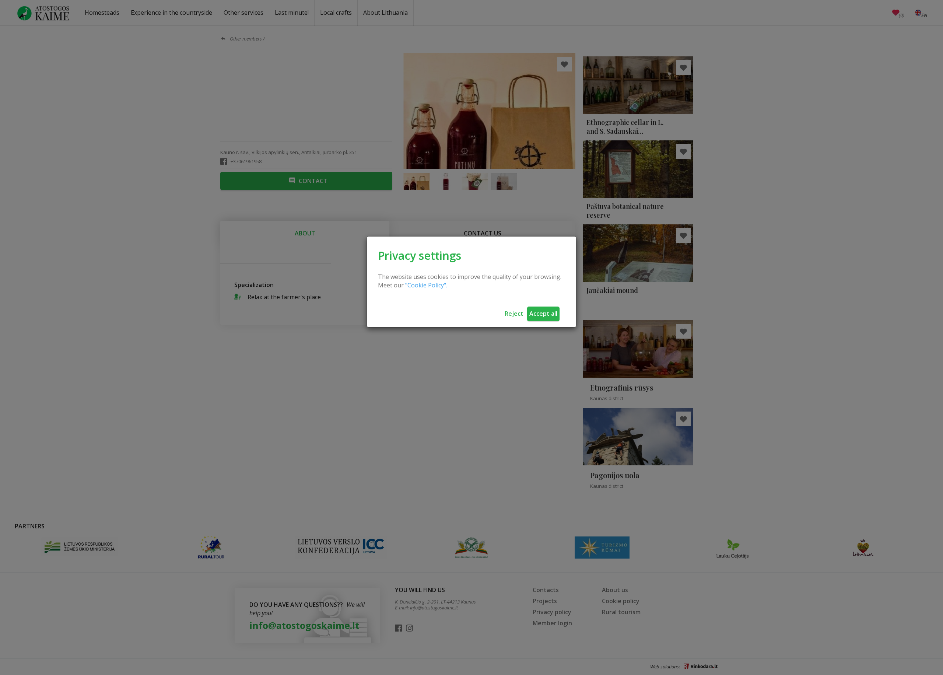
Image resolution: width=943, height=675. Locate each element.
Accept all (543, 313)
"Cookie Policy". (426, 285)
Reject (514, 313)
